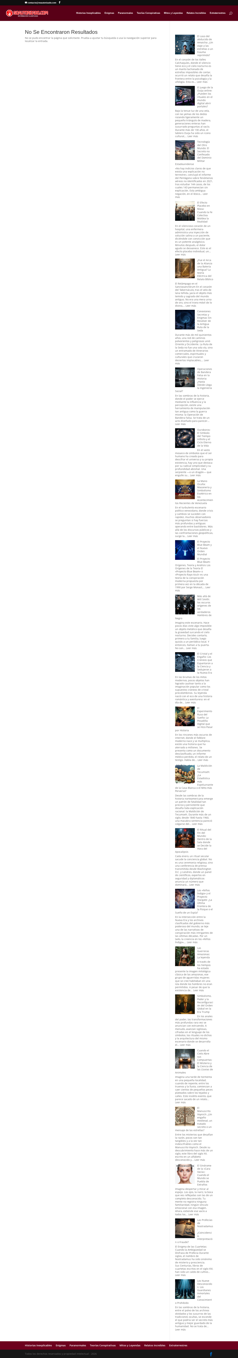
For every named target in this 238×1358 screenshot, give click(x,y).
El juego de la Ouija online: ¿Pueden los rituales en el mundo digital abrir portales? (205, 97)
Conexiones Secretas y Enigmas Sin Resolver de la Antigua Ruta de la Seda (204, 321)
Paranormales (125, 13)
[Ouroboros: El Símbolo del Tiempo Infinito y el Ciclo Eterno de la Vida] (185, 438)
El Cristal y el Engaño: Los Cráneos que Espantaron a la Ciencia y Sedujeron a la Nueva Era (205, 663)
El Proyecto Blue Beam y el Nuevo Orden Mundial (204, 548)
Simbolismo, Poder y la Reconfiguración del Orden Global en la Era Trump (205, 1003)
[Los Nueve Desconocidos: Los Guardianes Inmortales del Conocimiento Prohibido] (185, 1289)
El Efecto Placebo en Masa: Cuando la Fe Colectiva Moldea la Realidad (204, 212)
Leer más (202, 81)
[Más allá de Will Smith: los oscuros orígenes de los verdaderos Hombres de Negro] (185, 605)
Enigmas (109, 13)
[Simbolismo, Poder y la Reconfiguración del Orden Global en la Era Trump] (185, 1004)
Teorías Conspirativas (148, 13)
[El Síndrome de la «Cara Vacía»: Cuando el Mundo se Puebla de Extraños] (185, 1174)
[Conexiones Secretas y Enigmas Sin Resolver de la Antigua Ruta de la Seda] (185, 320)
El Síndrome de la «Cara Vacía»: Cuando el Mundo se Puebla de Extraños (204, 1175)
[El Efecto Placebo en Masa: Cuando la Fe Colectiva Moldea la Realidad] (185, 211)
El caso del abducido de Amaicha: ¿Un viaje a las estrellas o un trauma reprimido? (205, 45)
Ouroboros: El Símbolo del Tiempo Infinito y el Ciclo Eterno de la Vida (204, 437)
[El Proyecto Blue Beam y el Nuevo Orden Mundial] (185, 550)
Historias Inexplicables (88, 13)
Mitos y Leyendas (173, 13)
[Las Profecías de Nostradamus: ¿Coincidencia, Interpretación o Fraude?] (185, 1228)
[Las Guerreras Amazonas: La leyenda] (185, 956)
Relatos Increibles (196, 13)
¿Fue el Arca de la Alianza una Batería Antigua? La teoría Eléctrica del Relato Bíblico (205, 269)
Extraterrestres (217, 13)
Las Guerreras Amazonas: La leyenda (203, 952)
